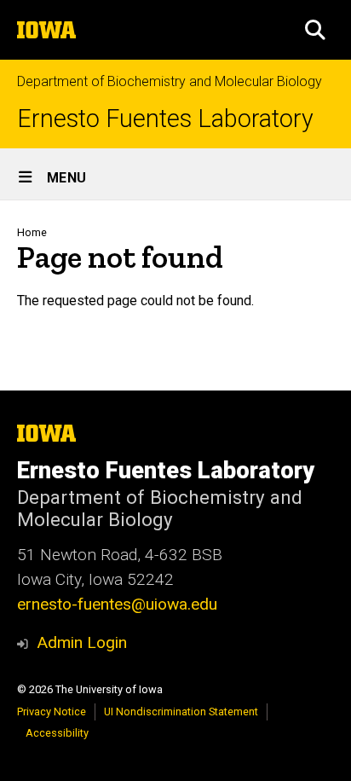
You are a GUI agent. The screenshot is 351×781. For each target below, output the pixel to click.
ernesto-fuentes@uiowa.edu (117, 604)
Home (32, 232)
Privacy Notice (51, 711)
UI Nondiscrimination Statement (181, 711)
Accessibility (57, 732)
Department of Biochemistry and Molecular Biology (169, 81)
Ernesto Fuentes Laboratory (165, 119)
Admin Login (82, 642)
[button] (315, 30)
